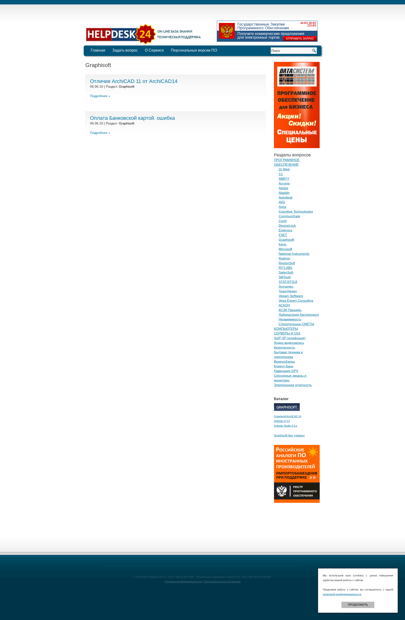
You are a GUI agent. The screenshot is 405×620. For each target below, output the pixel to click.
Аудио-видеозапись (289, 343)
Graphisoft (126, 86)
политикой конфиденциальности (342, 594)
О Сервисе (154, 50)
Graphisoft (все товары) (289, 435)
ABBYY (284, 178)
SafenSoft (286, 272)
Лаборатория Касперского (299, 314)
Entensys (285, 230)
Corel (283, 221)
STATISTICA (288, 282)
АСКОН (284, 305)
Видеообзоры (284, 361)
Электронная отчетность (293, 385)
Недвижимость (290, 319)
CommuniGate (289, 216)
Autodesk (285, 197)
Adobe (283, 188)
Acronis (284, 183)
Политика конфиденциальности (183, 581)
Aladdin (284, 193)
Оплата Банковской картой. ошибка (132, 118)
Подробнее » (100, 96)
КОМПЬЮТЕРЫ (286, 329)
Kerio (282, 244)
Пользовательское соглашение (222, 581)
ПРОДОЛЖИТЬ (358, 604)
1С (281, 174)
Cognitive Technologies (296, 211)
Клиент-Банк (283, 366)
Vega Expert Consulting (296, 300)
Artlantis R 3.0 (282, 421)
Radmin (284, 258)
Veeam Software (291, 296)
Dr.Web (284, 169)
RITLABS (285, 268)
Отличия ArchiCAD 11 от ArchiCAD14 (133, 81)
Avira (282, 207)
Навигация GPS (286, 371)
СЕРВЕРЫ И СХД (287, 333)
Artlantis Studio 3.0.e (285, 425)
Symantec (286, 286)
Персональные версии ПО (194, 50)
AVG (282, 202)
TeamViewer (288, 291)
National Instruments (294, 254)
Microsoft (285, 249)
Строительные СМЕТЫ (296, 324)
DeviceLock (287, 225)
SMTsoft (285, 277)
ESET (283, 235)
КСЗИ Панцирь (290, 310)
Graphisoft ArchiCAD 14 (287, 416)
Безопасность (284, 347)
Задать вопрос (125, 50)
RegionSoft (287, 263)
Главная (98, 50)
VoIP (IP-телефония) (290, 338)
